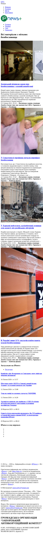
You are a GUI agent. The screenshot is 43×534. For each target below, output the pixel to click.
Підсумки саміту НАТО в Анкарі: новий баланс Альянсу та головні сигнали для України (19, 384)
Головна (8, 24)
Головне (8, 9)
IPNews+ (35, 464)
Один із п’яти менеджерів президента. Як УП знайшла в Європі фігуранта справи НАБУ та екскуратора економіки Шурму (21, 415)
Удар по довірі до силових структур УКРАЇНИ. (18, 393)
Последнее (9, 369)
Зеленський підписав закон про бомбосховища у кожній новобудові (17, 85)
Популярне (9, 12)
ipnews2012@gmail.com (20, 488)
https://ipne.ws (17, 471)
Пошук (3, 3)
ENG (2, 2)
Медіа (7, 11)
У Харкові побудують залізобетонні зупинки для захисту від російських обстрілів (21, 227)
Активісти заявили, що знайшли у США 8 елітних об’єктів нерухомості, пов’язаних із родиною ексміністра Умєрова (20, 403)
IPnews (4, 471)
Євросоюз (8, 30)
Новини (8, 7)
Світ (6, 28)
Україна (8, 26)
